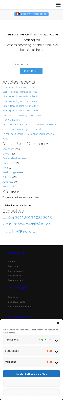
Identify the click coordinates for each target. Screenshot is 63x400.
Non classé (8, 186)
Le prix (11, 261)
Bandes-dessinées (12, 158)
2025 (47, 217)
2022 (19, 217)
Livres (6, 153)
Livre (17, 231)
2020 (4, 218)
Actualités (8, 177)
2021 (10, 217)
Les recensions (16, 271)
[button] (58, 323)
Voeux (34, 232)
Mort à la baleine (11, 120)
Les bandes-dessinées (20, 306)
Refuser (31, 382)
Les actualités (15, 280)
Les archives (15, 275)
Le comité (13, 266)
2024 (38, 217)
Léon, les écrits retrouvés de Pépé (20, 87)
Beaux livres (9, 163)
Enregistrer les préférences (31, 392)
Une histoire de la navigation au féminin (23, 115)
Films (5, 167)
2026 (7, 224)
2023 (28, 217)
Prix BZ (27, 232)
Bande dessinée (27, 223)
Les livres (13, 297)
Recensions (8, 149)
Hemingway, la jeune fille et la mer (20, 101)
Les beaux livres (16, 302)
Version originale (11, 172)
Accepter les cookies (31, 373)
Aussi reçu (8, 181)
